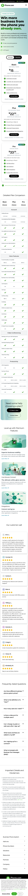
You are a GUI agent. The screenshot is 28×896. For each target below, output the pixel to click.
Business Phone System (11, 837)
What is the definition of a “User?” (12, 701)
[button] (14, 692)
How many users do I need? (13, 708)
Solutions (6, 850)
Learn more (19, 799)
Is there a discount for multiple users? (11, 716)
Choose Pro (14, 176)
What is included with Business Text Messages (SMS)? (11, 752)
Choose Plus (14, 134)
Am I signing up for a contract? (10, 742)
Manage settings (6, 893)
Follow (5, 869)
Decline (20, 893)
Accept (14, 893)
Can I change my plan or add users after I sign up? (12, 725)
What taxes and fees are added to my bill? (12, 734)
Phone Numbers (8, 846)
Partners (6, 860)
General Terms (17, 889)
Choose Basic (14, 96)
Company (6, 864)
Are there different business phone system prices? (13, 692)
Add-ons (6, 841)
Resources (6, 855)
